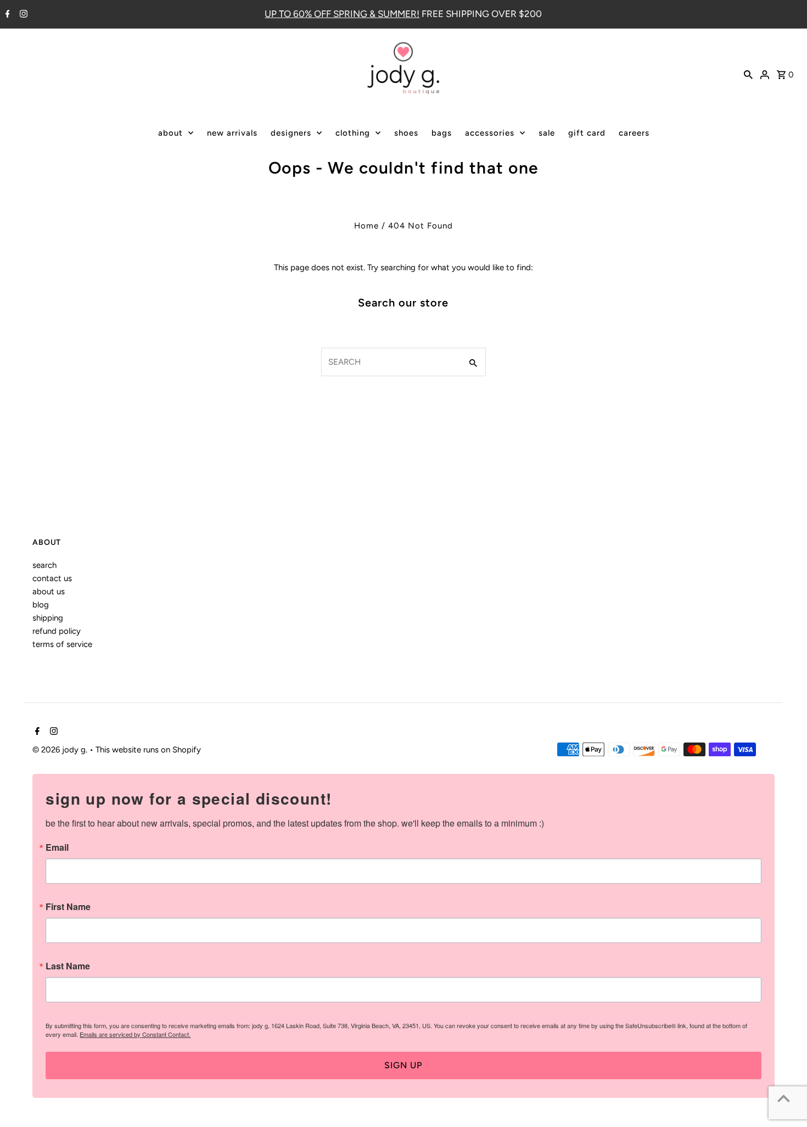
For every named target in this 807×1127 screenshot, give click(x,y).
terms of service (62, 644)
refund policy (56, 631)
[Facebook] (6, 15)
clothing (352, 133)
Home (366, 226)
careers (634, 133)
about (170, 133)
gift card (587, 133)
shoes (406, 133)
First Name (68, 906)
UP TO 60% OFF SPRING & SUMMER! (342, 13)
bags (441, 133)
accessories (489, 133)
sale (547, 133)
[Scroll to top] (783, 1098)
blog (40, 605)
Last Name (68, 966)
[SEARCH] (748, 73)
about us (48, 591)
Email (57, 847)
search (44, 565)
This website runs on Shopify (148, 750)
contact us (52, 578)
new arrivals (232, 133)
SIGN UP (403, 1065)
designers (291, 133)
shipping (47, 618)
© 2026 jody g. (60, 750)
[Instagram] (22, 15)
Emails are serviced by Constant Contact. (135, 1034)
